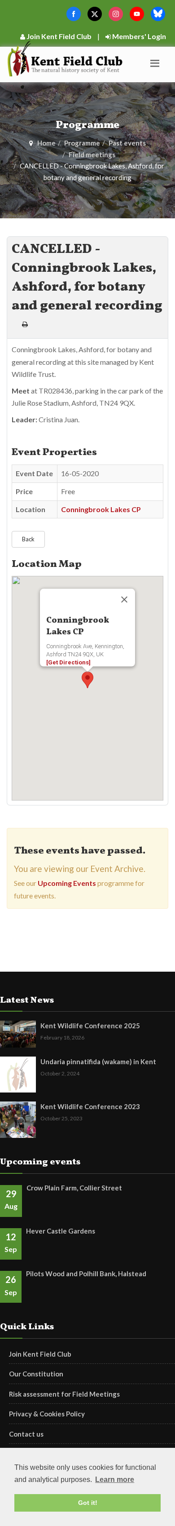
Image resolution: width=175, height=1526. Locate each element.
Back (28, 539)
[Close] (124, 599)
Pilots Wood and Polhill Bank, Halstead (86, 1273)
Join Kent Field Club (58, 36)
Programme (82, 143)
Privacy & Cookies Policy (47, 1414)
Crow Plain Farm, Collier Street (74, 1188)
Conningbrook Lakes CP (101, 509)
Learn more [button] (114, 1479)
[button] (87, 680)
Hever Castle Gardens (60, 1231)
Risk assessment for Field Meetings (64, 1394)
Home (46, 143)
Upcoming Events (67, 883)
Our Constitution (36, 1374)
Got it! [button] (87, 1502)
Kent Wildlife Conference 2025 (90, 1026)
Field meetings (92, 154)
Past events (127, 143)
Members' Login (138, 36)
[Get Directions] (68, 662)
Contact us (26, 1434)
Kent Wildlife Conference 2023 (90, 1106)
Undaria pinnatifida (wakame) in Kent (98, 1061)
